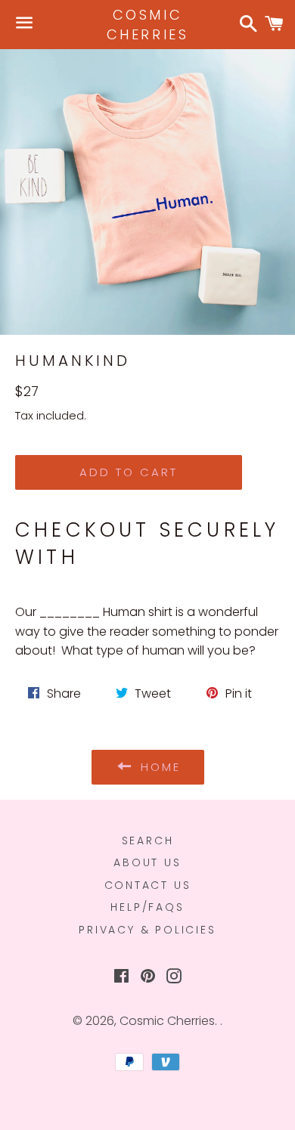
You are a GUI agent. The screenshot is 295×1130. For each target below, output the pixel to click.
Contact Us (147, 885)
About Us (147, 862)
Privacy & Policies (147, 929)
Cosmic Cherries (148, 24)
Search (148, 840)
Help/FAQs (147, 907)
